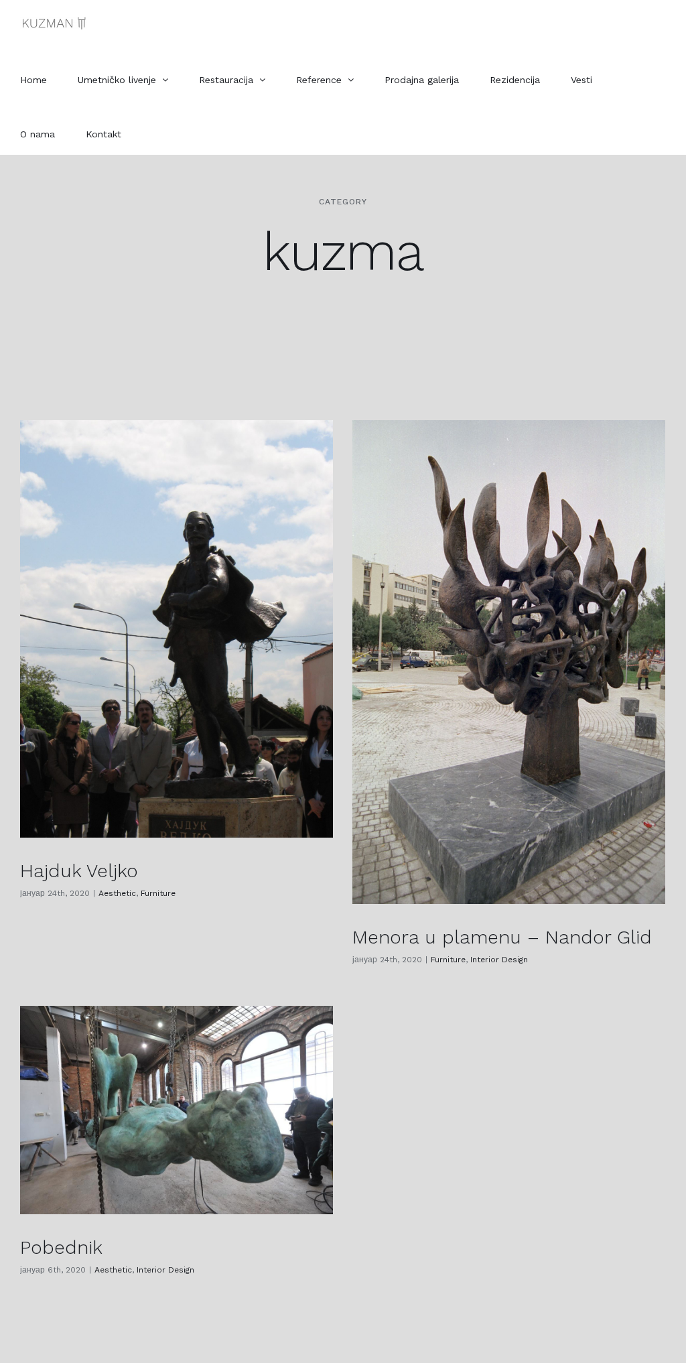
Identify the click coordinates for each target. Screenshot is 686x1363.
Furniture (158, 893)
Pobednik (61, 1247)
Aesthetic (117, 893)
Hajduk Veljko (79, 871)
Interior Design (499, 959)
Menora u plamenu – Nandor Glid (502, 937)
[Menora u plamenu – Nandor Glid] (508, 662)
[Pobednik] (176, 1110)
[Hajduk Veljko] (176, 629)
